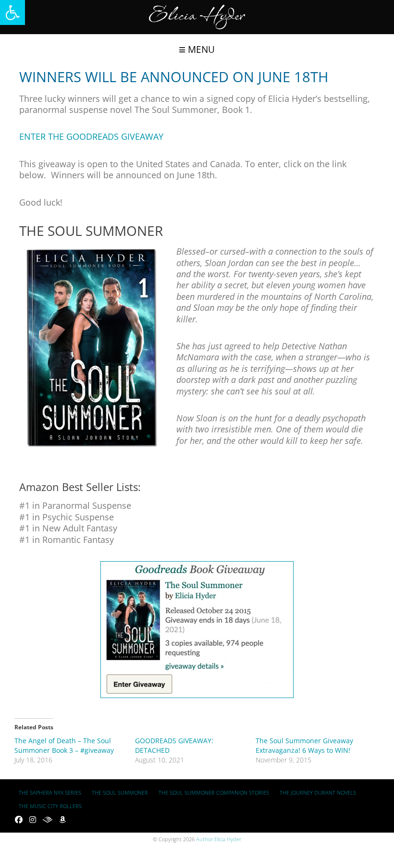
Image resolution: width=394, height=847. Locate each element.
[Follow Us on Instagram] (33, 819)
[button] (12, 12)
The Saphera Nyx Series (50, 792)
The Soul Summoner (120, 792)
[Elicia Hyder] (197, 17)
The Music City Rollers (50, 806)
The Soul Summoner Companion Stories (214, 792)
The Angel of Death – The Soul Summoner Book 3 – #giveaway (64, 745)
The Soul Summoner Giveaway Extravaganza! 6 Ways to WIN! (304, 745)
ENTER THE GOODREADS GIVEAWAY (91, 136)
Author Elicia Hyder (218, 839)
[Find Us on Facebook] (18, 819)
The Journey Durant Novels (318, 792)
